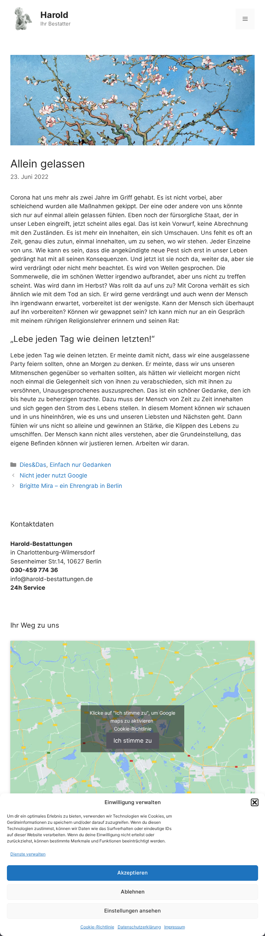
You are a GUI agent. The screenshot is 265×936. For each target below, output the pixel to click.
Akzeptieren (132, 872)
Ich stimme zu (133, 740)
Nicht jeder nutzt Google (53, 475)
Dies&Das (33, 464)
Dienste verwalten (28, 854)
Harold (54, 15)
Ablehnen (133, 891)
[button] (254, 802)
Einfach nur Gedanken (80, 464)
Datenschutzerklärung (139, 926)
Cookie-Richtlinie (97, 926)
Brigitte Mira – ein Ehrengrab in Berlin (71, 485)
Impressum (174, 926)
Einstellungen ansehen (132, 910)
